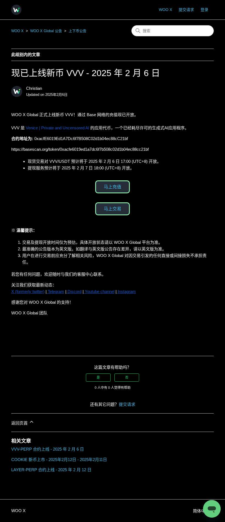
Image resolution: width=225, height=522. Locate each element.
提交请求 (186, 9)
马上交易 (112, 208)
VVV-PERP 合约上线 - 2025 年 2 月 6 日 (47, 449)
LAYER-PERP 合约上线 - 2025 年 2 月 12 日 (51, 469)
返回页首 (20, 423)
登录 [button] (204, 9)
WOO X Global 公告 (46, 31)
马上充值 (112, 187)
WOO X (165, 9)
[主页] (16, 10)
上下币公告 (77, 31)
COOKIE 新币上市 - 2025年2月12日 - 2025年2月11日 (59, 459)
